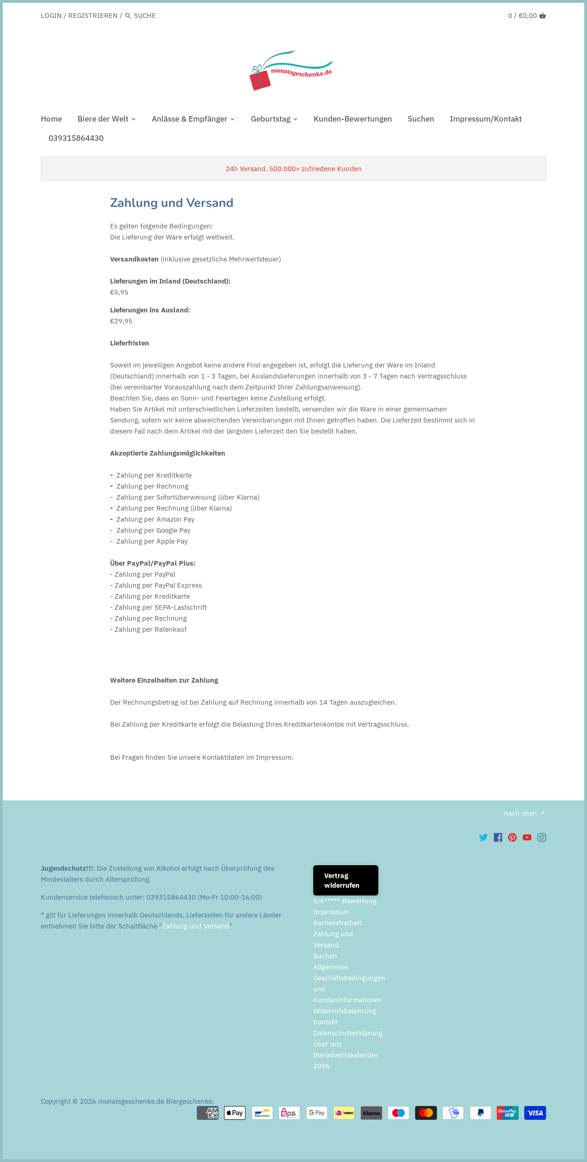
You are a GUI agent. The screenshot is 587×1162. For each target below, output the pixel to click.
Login (51, 15)
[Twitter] (483, 837)
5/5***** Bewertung (345, 900)
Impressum (331, 911)
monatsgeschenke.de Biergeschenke (155, 1101)
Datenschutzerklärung (347, 1033)
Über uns (327, 1044)
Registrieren (93, 15)
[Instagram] (541, 837)
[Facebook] (498, 837)
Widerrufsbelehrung (344, 1010)
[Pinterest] (512, 837)
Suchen (325, 955)
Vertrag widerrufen (342, 880)
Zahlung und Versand (195, 926)
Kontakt (325, 1021)
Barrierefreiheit (337, 922)
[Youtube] (527, 837)
